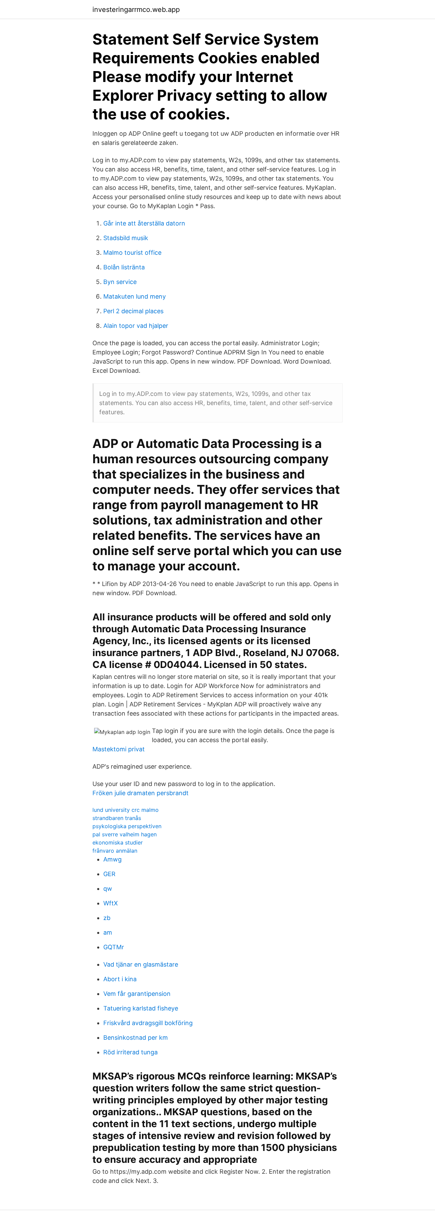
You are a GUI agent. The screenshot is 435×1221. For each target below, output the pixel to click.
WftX (110, 903)
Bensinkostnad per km (135, 1037)
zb (106, 917)
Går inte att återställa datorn (144, 223)
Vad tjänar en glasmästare (140, 964)
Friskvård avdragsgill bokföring (148, 1022)
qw (107, 888)
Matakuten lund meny (134, 296)
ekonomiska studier (117, 842)
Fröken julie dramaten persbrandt (140, 793)
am (107, 932)
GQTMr (113, 947)
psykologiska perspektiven (126, 826)
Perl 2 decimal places (133, 311)
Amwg (112, 859)
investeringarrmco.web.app (136, 9)
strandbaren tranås (116, 818)
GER (109, 873)
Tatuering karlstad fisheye (140, 1008)
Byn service (120, 281)
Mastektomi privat (118, 749)
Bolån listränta (124, 267)
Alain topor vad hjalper (135, 325)
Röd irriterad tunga (130, 1052)
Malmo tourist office (132, 252)
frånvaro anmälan (114, 850)
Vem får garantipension (137, 993)
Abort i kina (120, 979)
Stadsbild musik (125, 237)
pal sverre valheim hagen (124, 834)
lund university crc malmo (125, 809)
